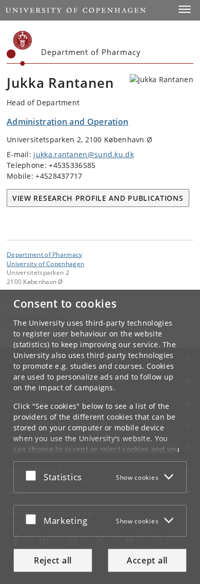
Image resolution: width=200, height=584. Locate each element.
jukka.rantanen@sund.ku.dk (83, 154)
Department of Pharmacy (45, 254)
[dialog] (100, 437)
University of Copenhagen (45, 263)
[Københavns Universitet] (19, 48)
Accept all (147, 560)
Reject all (53, 560)
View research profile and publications (98, 198)
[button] (184, 9)
